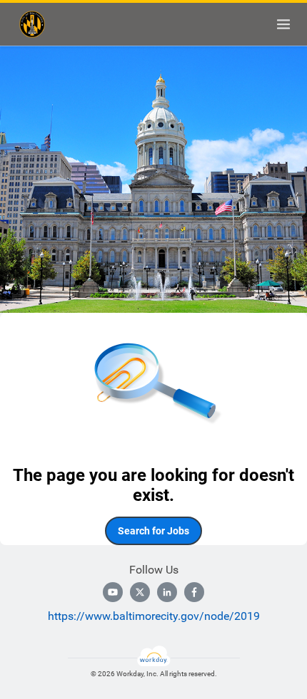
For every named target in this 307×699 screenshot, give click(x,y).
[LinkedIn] (167, 592)
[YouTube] (113, 592)
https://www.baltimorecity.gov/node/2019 (154, 616)
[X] (140, 592)
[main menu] (283, 24)
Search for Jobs (153, 531)
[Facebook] (194, 592)
